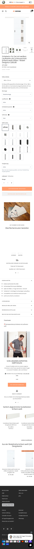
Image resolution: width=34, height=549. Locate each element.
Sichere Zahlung (6, 513)
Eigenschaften (6, 280)
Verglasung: (5, 163)
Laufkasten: (5, 99)
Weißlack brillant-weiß (9, 305)
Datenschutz (5, 496)
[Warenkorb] (31, 11)
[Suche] (6, 11)
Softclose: (5, 115)
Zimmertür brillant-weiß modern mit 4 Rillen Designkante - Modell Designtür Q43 (11, 470)
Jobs (20, 496)
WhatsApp (21, 518)
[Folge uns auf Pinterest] (11, 529)
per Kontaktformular (17, 384)
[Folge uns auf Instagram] (7, 529)
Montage (4, 91)
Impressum (5, 498)
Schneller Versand (6, 515)
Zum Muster (17, 244)
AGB (3, 493)
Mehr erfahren (25, 6)
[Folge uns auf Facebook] (4, 529)
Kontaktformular (23, 513)
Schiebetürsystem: (7, 107)
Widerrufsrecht (6, 501)
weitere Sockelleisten (26, 440)
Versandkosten (12, 67)
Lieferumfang (6, 301)
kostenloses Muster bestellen (17, 194)
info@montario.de (23, 515)
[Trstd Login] (31, 2)
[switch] (30, 2)
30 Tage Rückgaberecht (8, 518)
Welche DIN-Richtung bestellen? (11, 314)
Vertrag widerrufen (8, 505)
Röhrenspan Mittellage (8, 310)
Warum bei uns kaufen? (8, 521)
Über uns (21, 493)
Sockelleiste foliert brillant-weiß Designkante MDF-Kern (11, 424)
